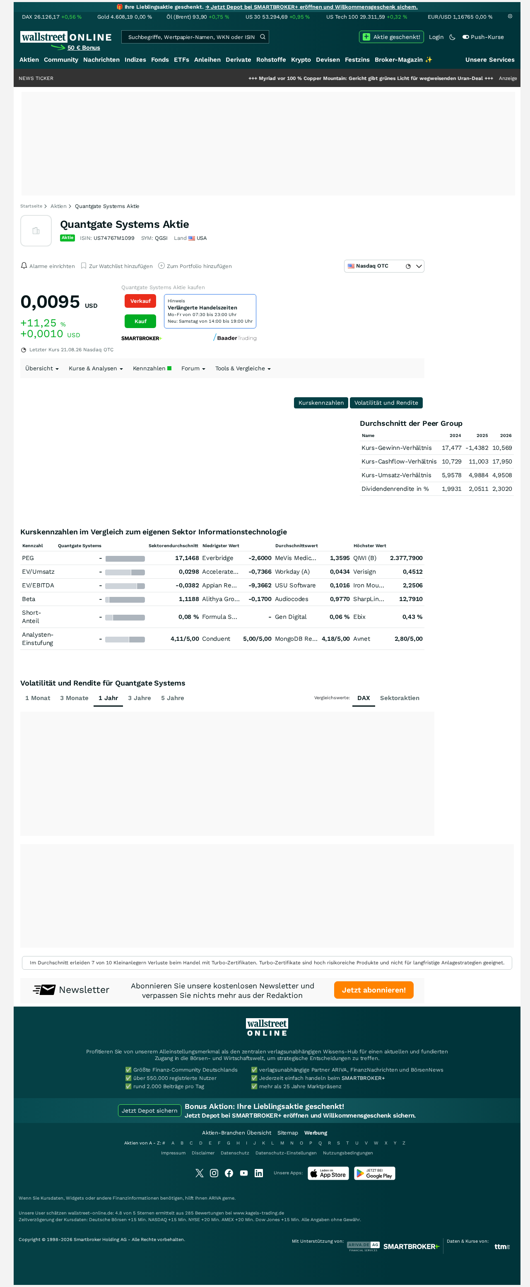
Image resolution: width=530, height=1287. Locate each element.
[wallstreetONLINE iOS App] (328, 1178)
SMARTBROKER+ (363, 1078)
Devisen (328, 59)
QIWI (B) (364, 558)
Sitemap (287, 1133)
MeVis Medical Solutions (310, 558)
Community (61, 59)
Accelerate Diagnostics (235, 571)
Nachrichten (101, 59)
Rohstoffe (271, 59)
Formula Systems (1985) (237, 617)
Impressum (173, 1153)
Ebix (359, 617)
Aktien (29, 59)
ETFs (181, 59)
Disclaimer (203, 1153)
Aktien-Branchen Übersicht (236, 1133)
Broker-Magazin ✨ (404, 59)
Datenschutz (235, 1153)
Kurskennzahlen (321, 402)
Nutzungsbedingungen (348, 1153)
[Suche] (262, 37)
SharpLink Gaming (379, 599)
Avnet (361, 638)
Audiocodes (291, 599)
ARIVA (215, 1198)
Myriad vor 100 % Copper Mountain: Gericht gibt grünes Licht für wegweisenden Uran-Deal (345, 78)
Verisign (364, 571)
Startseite (31, 206)
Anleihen (207, 59)
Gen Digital (291, 617)
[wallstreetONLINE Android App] (374, 1178)
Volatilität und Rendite (386, 402)
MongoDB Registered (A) (310, 638)
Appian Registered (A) (233, 585)
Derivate (238, 59)
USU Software (295, 585)
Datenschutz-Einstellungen (286, 1153)
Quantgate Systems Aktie (124, 224)
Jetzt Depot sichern (150, 1110)
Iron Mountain (373, 585)
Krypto (301, 59)
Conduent (216, 638)
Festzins (357, 59)
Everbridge (217, 558)
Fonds (160, 59)
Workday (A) (292, 571)
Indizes (135, 59)
